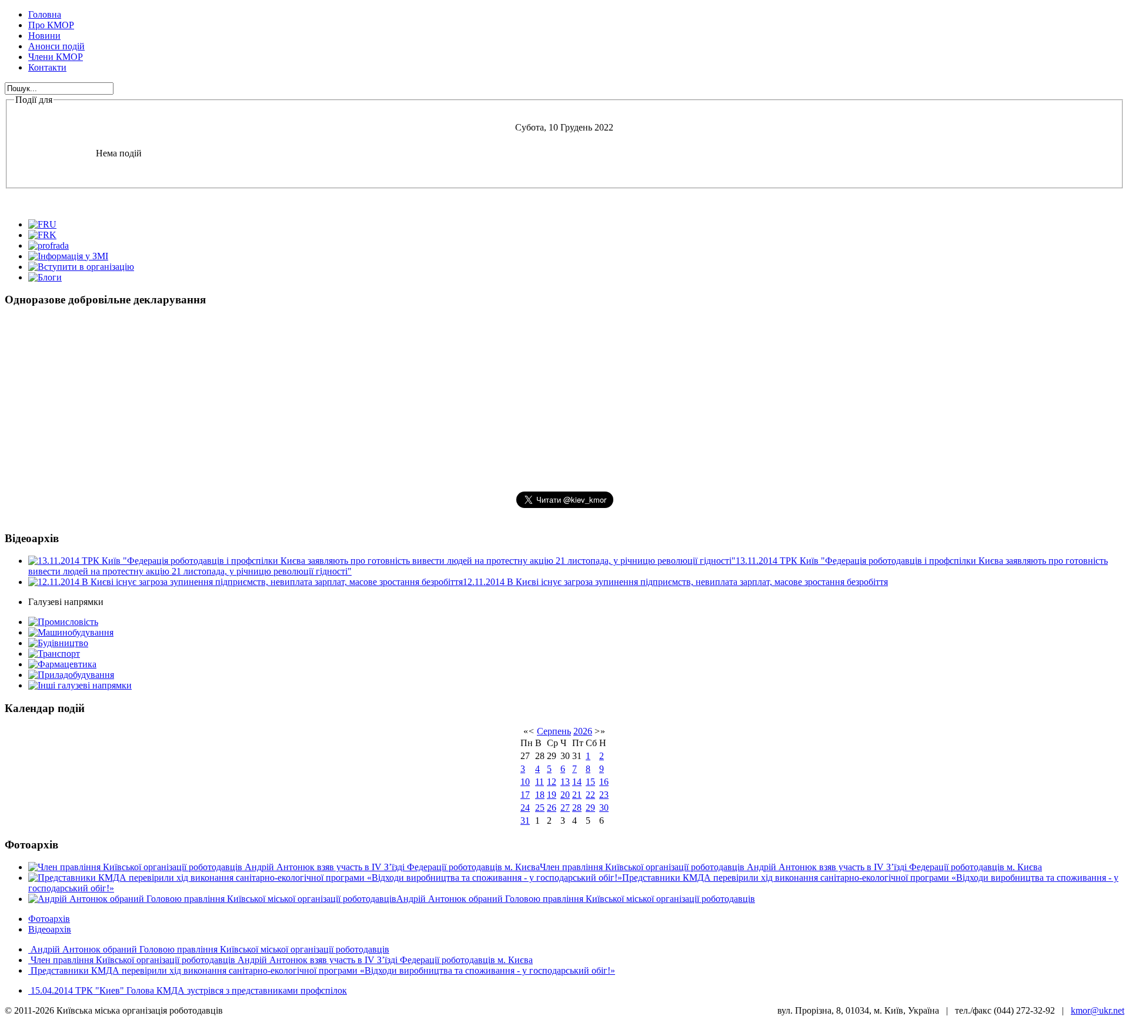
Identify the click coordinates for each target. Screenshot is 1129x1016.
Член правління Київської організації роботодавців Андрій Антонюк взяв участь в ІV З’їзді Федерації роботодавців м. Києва (280, 960)
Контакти (47, 67)
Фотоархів (49, 919)
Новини (44, 36)
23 (604, 795)
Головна (44, 14)
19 (551, 795)
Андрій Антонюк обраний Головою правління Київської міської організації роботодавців (208, 949)
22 (590, 795)
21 (577, 795)
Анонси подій (56, 46)
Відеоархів (49, 929)
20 (565, 795)
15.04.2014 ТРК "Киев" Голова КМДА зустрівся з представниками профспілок (187, 990)
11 (539, 782)
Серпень (554, 731)
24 (525, 808)
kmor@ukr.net (1097, 1010)
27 (565, 808)
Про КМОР (51, 25)
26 (551, 808)
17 (525, 795)
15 (590, 782)
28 (577, 808)
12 (551, 782)
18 (540, 795)
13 (565, 782)
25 (540, 808)
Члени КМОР (55, 57)
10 (525, 782)
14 (577, 782)
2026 (582, 731)
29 (590, 808)
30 (604, 808)
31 (525, 820)
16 (604, 782)
